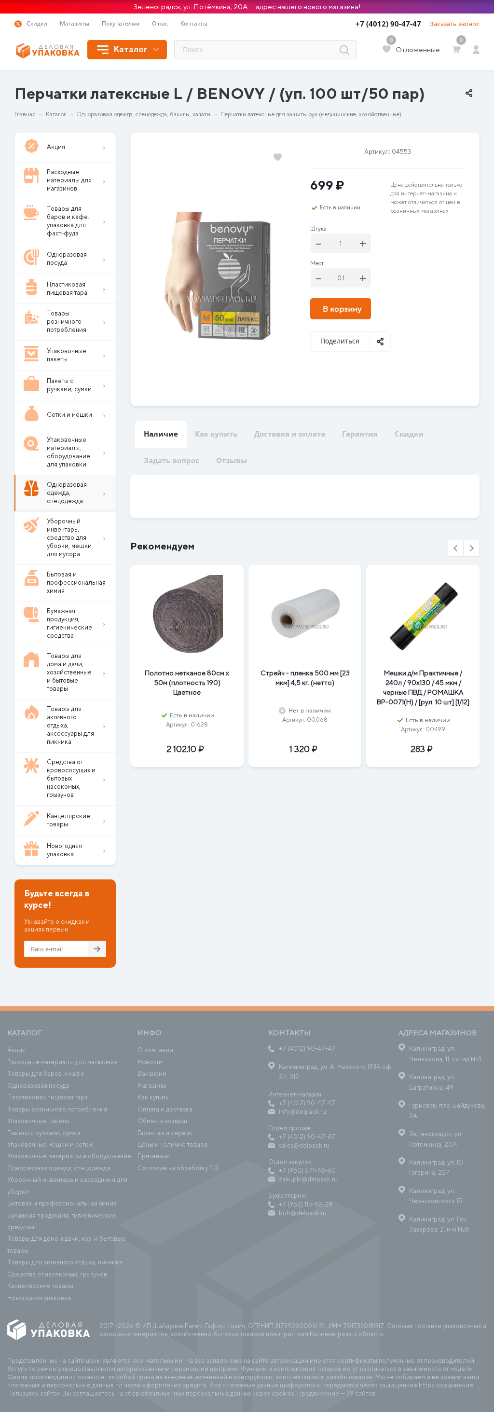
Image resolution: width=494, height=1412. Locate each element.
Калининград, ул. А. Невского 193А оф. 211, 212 (336, 1072)
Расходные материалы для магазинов (62, 1062)
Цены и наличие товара (172, 1144)
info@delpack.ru (302, 1111)
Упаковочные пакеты (38, 1120)
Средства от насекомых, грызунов (57, 1274)
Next (472, 548)
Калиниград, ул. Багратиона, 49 (432, 1082)
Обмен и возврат (162, 1120)
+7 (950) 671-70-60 (307, 1170)
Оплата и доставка (164, 1109)
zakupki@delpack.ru (308, 1179)
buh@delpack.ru (303, 1213)
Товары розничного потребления (57, 1109)
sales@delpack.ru (304, 1145)
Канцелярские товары (40, 1285)
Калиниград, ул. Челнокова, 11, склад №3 (445, 1053)
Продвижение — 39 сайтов (336, 1393)
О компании (155, 1050)
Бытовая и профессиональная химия (62, 1203)
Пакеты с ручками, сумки (43, 1133)
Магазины (151, 1085)
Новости (150, 1062)
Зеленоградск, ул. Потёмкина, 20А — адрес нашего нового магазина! (247, 6)
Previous (456, 548)
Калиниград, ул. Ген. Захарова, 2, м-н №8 (439, 1224)
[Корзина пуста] (458, 50)
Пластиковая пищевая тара (47, 1097)
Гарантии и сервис (164, 1133)
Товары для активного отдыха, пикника (65, 1262)
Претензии (153, 1156)
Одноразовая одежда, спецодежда (58, 1168)
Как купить (153, 1097)
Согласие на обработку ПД (177, 1168)
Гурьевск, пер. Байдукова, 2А (447, 1110)
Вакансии (151, 1073)
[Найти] (344, 49)
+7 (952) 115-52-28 (305, 1204)
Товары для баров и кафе (45, 1073)
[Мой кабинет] (476, 50)
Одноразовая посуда (38, 1085)
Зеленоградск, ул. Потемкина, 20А (436, 1139)
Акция (16, 1050)
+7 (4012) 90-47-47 (388, 23)
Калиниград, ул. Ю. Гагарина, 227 (437, 1167)
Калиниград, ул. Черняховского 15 (435, 1196)
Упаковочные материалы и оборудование (69, 1156)
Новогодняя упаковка (39, 1298)
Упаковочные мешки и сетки (49, 1144)
